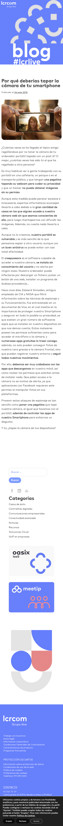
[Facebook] (12, 490)
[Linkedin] (19, 490)
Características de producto (18, 748)
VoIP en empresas (19, 537)
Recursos (14, 527)
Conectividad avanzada (22, 518)
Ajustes (36, 821)
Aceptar (9, 821)
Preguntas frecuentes (14, 751)
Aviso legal (8, 739)
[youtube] (26, 490)
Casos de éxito (17, 504)
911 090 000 (20, 776)
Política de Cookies (26, 815)
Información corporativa (15, 742)
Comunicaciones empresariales (27, 513)
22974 (22, 795)
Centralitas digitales (20, 509)
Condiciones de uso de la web (18, 767)
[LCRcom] (8, 4)
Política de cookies (13, 770)
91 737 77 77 (9, 792)
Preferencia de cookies (15, 773)
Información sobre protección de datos (23, 764)
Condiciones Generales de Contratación (24, 745)
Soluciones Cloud (18, 532)
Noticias (13, 523)
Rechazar (22, 821)
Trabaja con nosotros (14, 736)
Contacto (10, 787)
